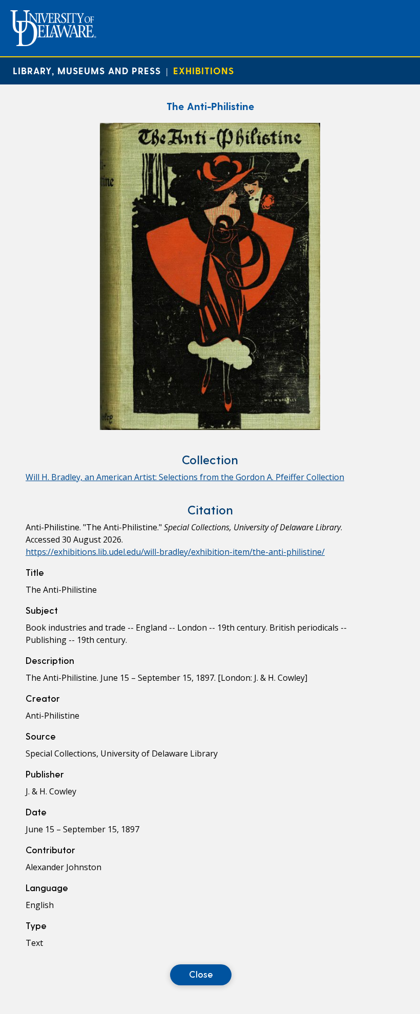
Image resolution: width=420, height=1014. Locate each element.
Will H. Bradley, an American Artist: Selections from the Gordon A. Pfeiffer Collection (185, 477)
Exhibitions (203, 70)
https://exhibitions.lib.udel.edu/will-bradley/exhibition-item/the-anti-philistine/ (175, 551)
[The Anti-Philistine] (210, 427)
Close (201, 973)
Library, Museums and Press (87, 70)
